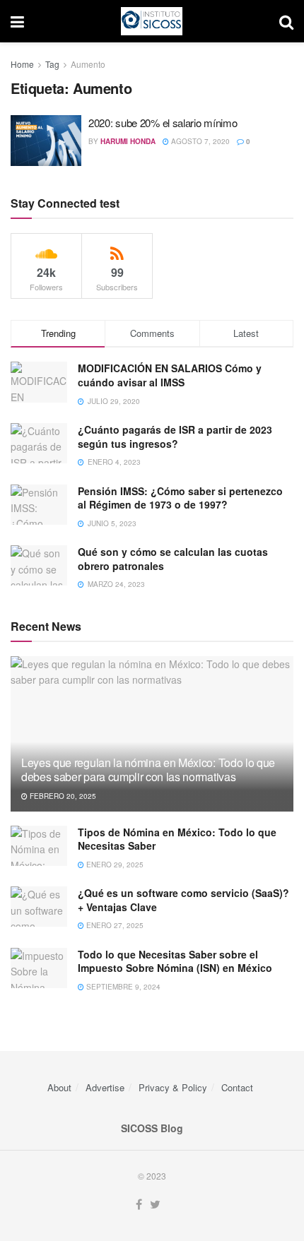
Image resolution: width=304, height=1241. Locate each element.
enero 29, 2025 (114, 864)
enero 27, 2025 (114, 925)
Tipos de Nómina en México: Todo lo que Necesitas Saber (177, 839)
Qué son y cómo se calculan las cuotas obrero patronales (173, 559)
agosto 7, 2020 (199, 141)
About (59, 1087)
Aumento (88, 64)
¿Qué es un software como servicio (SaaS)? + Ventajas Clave (183, 900)
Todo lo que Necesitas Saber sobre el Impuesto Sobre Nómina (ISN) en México (175, 961)
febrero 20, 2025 (62, 796)
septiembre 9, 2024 (122, 987)
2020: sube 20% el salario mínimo (162, 122)
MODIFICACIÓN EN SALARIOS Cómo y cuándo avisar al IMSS (170, 375)
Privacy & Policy (173, 1087)
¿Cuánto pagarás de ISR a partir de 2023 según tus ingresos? (175, 436)
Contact (237, 1087)
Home (22, 64)
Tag (52, 64)
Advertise (105, 1087)
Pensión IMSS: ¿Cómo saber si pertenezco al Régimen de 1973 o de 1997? (180, 498)
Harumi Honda (128, 141)
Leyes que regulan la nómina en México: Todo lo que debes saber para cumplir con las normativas (148, 769)
